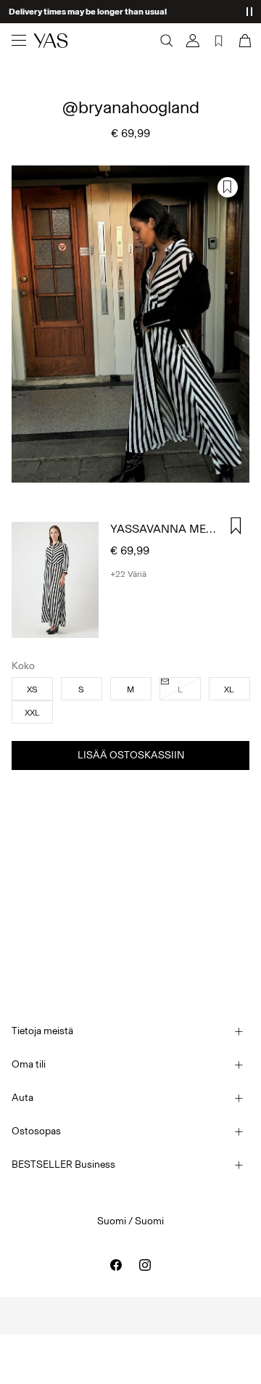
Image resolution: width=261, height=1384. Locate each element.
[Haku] (166, 40)
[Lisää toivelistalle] (228, 187)
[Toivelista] (219, 40)
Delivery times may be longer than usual (88, 12)
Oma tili (29, 1064)
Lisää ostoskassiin (131, 755)
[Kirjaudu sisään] (193, 40)
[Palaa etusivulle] (50, 40)
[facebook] (116, 1265)
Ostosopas (36, 1131)
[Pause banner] (249, 11)
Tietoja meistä (42, 1031)
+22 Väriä (128, 574)
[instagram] (145, 1265)
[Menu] (19, 40)
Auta (22, 1098)
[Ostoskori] (243, 40)
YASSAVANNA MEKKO (169, 529)
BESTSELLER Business (63, 1164)
